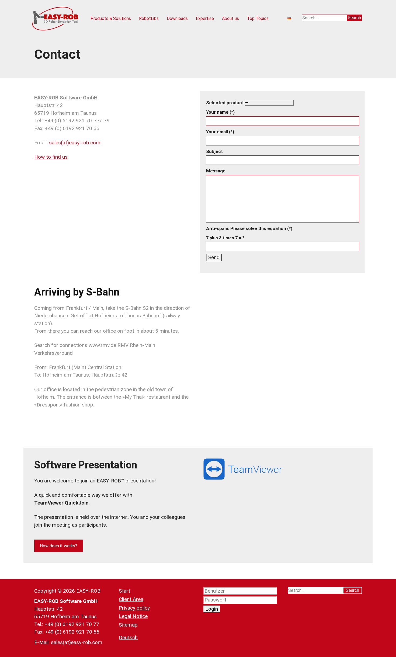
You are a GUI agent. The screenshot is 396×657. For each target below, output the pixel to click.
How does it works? (58, 545)
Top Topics (258, 18)
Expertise (205, 18)
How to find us (51, 157)
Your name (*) (220, 112)
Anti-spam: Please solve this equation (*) (249, 233)
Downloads (177, 18)
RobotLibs (149, 18)
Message (215, 170)
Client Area (131, 599)
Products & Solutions (111, 18)
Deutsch (128, 637)
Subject (214, 151)
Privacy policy (134, 608)
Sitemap (128, 625)
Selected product (225, 102)
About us (230, 18)
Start (124, 591)
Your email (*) (220, 131)
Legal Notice (133, 616)
